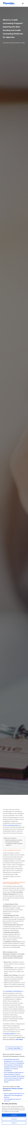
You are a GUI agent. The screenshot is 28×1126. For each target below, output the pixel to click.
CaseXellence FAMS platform (13, 991)
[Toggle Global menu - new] (22, 4)
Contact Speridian (14, 1048)
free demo (19, 1039)
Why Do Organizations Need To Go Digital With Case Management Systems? (14, 1095)
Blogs (23, 42)
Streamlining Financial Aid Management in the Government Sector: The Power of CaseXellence (14, 1061)
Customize (14, 1119)
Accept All (14, 1115)
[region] (14, 1113)
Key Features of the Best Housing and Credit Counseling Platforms (14, 843)
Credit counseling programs (11, 825)
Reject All (14, 1123)
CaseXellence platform (9, 1033)
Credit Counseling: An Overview (14, 840)
